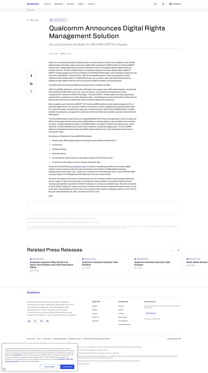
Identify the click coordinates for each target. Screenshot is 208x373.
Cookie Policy (47, 339)
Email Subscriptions (124, 324)
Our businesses (123, 321)
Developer (95, 321)
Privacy (39, 339)
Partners (94, 313)
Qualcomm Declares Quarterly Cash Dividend (100, 263)
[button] (96, 339)
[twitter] (31, 91)
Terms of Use (31, 339)
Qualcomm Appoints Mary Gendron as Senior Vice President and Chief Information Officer (51, 265)
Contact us (95, 317)
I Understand (67, 367)
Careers (120, 310)
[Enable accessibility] (4, 369)
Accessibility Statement (59, 339)
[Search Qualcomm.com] (155, 4)
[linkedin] (31, 83)
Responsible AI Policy (74, 339)
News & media (122, 317)
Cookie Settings (49, 367)
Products (95, 306)
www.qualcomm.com (77, 166)
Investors (121, 313)
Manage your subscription (152, 319)
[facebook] (31, 76)
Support (94, 310)
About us (121, 306)
